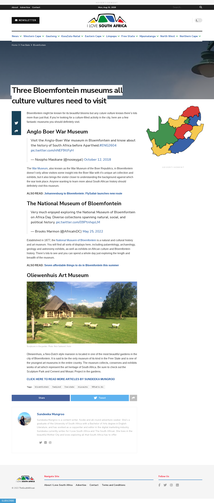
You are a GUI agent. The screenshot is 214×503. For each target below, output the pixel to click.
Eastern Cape (93, 36)
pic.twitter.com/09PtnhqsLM (78, 222)
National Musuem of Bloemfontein (76, 240)
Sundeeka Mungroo (50, 414)
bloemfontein (42, 387)
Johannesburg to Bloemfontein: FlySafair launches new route (83, 193)
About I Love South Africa (58, 485)
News (15, 36)
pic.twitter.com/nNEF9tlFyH (52, 150)
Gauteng (51, 36)
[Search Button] (200, 7)
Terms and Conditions (113, 485)
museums (83, 387)
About (15, 7)
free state (69, 387)
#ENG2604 (107, 145)
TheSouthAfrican (27, 488)
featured (56, 387)
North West (167, 36)
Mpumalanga (148, 36)
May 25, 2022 (93, 231)
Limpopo (111, 36)
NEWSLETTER (27, 20)
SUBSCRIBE (8, 500)
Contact (36, 7)
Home (14, 45)
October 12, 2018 (97, 159)
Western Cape (32, 36)
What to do (97, 387)
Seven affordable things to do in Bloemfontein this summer (81, 265)
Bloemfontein (39, 45)
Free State (128, 36)
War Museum (40, 168)
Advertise (25, 7)
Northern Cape (189, 36)
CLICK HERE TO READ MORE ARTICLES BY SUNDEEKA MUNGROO (71, 379)
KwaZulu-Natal (70, 36)
